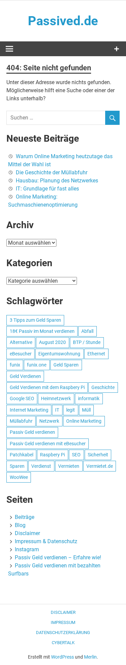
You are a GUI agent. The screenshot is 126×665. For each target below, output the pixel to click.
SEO (76, 454)
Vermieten (68, 466)
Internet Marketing (29, 410)
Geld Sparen (66, 365)
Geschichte (103, 387)
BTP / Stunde (86, 342)
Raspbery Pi (52, 454)
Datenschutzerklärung (63, 632)
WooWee (19, 477)
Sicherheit (98, 454)
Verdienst (41, 466)
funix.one (36, 365)
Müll (86, 410)
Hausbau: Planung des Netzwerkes (57, 180)
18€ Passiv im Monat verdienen (42, 331)
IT (57, 410)
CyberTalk (63, 642)
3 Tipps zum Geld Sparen (35, 320)
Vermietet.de (99, 466)
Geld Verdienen (25, 376)
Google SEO (22, 398)
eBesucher (21, 353)
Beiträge (24, 517)
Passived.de (63, 20)
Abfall (87, 331)
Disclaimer (27, 533)
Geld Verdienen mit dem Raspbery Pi (47, 387)
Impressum (63, 622)
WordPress (62, 657)
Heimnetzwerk (56, 398)
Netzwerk (49, 421)
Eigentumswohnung (59, 353)
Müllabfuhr (21, 421)
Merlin (90, 657)
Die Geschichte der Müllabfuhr (51, 172)
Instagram (27, 549)
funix (15, 365)
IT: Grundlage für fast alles (47, 188)
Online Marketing (83, 421)
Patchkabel (21, 454)
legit (70, 410)
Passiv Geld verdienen (32, 432)
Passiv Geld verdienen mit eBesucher (48, 443)
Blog (20, 525)
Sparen (17, 466)
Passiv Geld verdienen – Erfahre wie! (58, 557)
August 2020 (52, 342)
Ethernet (96, 353)
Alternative (21, 342)
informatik (88, 398)
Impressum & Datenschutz (46, 541)
